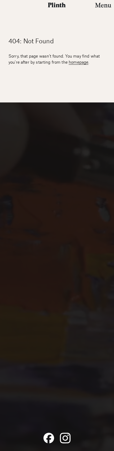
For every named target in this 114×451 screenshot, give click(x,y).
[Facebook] (48, 438)
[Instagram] (65, 438)
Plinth (57, 5)
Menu (103, 5)
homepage (78, 62)
